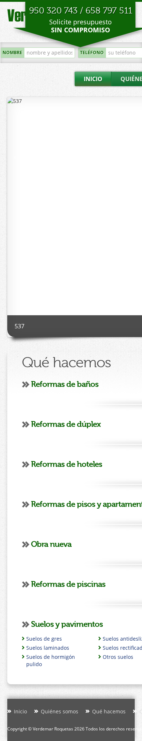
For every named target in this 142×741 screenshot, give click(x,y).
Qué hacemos (109, 711)
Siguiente (17, 157)
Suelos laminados (47, 647)
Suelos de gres (44, 638)
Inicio (20, 711)
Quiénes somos (59, 711)
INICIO (93, 79)
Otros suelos (118, 656)
